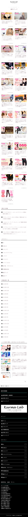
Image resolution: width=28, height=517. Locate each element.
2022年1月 (14, 317)
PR (3, 242)
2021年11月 (14, 320)
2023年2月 (14, 304)
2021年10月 (14, 323)
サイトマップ (6, 401)
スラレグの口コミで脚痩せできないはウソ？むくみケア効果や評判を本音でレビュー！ (14, 232)
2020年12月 (14, 333)
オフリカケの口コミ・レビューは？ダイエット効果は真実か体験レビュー (14, 213)
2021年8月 (14, 330)
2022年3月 (14, 313)
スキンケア (5, 249)
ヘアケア (5, 256)
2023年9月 (14, 294)
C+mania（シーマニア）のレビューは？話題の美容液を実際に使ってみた (15, 223)
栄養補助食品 (6, 269)
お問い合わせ (6, 398)
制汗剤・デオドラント (8, 266)
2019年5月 (14, 337)
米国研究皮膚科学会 (5, 500)
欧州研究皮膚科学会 (5, 498)
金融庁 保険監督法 (5, 507)
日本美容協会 (4, 492)
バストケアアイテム (7, 252)
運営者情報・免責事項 (8, 395)
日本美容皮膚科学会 (5, 489)
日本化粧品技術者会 (5, 495)
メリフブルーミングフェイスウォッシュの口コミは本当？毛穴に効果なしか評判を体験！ (14, 227)
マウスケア (5, 259)
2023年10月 (14, 290)
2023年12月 (14, 287)
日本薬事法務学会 (5, 487)
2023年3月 (14, 300)
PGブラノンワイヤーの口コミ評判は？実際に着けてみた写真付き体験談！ (15, 218)
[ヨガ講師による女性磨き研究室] (14, 3)
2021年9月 (14, 327)
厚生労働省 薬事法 (5, 502)
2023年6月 (14, 297)
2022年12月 (14, 310)
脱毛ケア (5, 276)
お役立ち (5, 246)
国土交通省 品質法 (5, 505)
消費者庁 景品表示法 (6, 508)
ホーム (4, 420)
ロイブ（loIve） (7, 262)
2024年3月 (14, 284)
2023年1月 (14, 307)
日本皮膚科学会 (4, 490)
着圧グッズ (5, 272)
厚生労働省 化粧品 (5, 503)
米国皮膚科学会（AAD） (7, 497)
